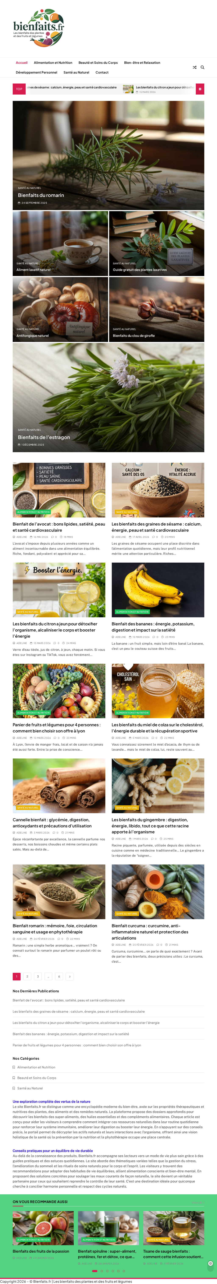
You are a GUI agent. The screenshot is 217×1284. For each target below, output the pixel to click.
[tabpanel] (43, 1236)
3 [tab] (107, 1271)
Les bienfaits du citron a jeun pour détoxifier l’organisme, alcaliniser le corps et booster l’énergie (140, 87)
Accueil (22, 62)
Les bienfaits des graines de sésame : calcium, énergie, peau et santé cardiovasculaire (79, 1011)
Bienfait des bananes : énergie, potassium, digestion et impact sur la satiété (71, 1034)
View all (197, 1202)
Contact (102, 72)
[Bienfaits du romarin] (108, 155)
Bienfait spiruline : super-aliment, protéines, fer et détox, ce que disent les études (107, 1257)
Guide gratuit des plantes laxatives (140, 270)
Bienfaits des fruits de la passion (41, 1251)
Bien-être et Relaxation (142, 62)
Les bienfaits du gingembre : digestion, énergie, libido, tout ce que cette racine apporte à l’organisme (150, 825)
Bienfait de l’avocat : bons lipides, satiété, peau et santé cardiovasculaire (69, 1000)
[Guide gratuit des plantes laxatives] (156, 243)
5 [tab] (118, 1271)
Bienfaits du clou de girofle (134, 335)
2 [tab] (102, 1271)
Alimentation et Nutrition (53, 62)
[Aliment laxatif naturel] (60, 243)
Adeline (22, 536)
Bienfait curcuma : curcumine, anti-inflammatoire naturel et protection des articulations (150, 931)
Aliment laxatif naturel (34, 270)
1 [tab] (94, 1271)
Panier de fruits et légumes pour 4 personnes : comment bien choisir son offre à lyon (77, 1045)
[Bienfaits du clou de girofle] (156, 309)
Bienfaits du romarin (41, 195)
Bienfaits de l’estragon (44, 437)
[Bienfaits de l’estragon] (108, 397)
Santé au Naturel (76, 72)
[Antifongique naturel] (60, 309)
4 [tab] (113, 1271)
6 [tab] (124, 1271)
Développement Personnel (36, 72)
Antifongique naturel (33, 335)
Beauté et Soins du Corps (98, 62)
